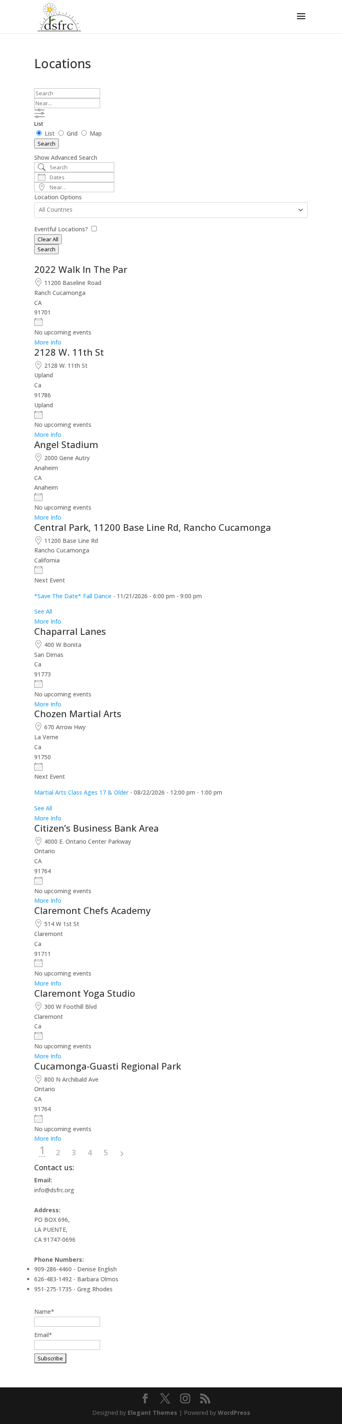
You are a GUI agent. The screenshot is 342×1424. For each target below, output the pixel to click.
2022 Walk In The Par (80, 269)
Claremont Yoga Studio (84, 993)
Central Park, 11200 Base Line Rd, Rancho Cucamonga (152, 527)
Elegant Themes (152, 1413)
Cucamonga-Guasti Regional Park (107, 1066)
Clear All (48, 239)
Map (95, 133)
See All (43, 611)
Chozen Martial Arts (77, 713)
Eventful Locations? (62, 229)
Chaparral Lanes (70, 631)
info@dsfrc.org (54, 1190)
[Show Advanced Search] (39, 113)
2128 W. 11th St (69, 352)
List (38, 123)
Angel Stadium (66, 444)
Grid (72, 133)
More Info (47, 342)
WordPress (234, 1413)
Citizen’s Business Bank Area (96, 828)
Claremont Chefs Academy (92, 910)
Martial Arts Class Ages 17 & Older (81, 792)
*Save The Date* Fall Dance (72, 596)
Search (46, 143)
